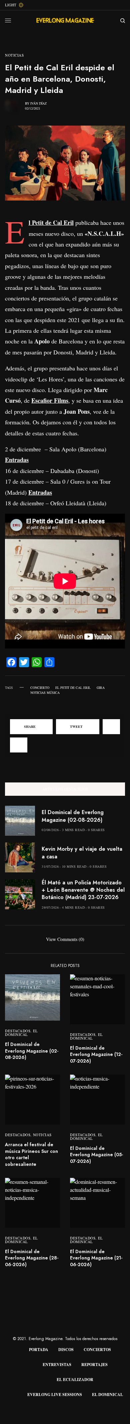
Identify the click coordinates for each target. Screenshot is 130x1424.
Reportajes (94, 1364)
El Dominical (21, 1032)
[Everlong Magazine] (65, 20)
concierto (39, 687)
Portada (38, 1349)
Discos (66, 1349)
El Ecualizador (75, 1379)
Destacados (18, 1030)
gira (101, 687)
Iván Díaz (38, 103)
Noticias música (45, 692)
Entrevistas (57, 1364)
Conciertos (97, 1349)
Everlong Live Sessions (54, 1394)
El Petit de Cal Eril (73, 687)
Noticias (14, 55)
